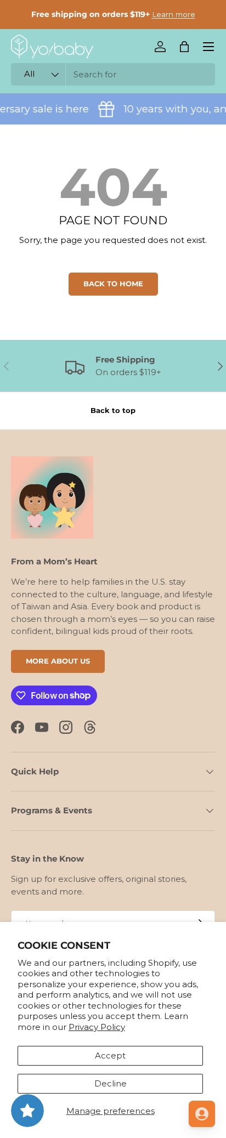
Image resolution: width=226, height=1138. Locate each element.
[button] (184, 47)
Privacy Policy (97, 1027)
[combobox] (113, 74)
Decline (110, 1083)
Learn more (173, 14)
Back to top (113, 410)
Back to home (113, 283)
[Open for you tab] (202, 1114)
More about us (58, 660)
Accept (110, 1055)
